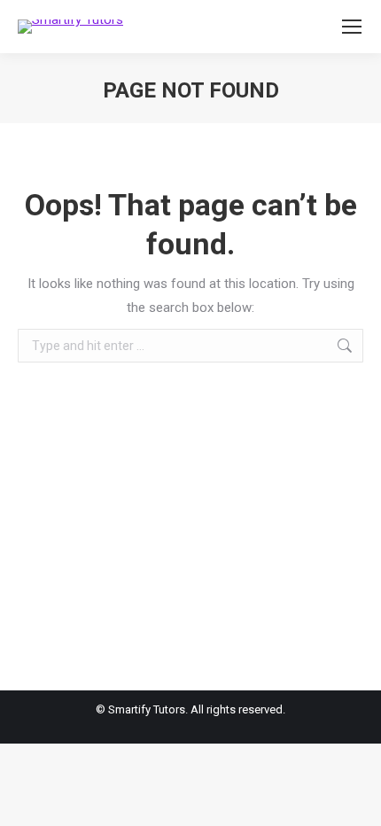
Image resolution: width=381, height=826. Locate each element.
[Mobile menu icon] (351, 26)
